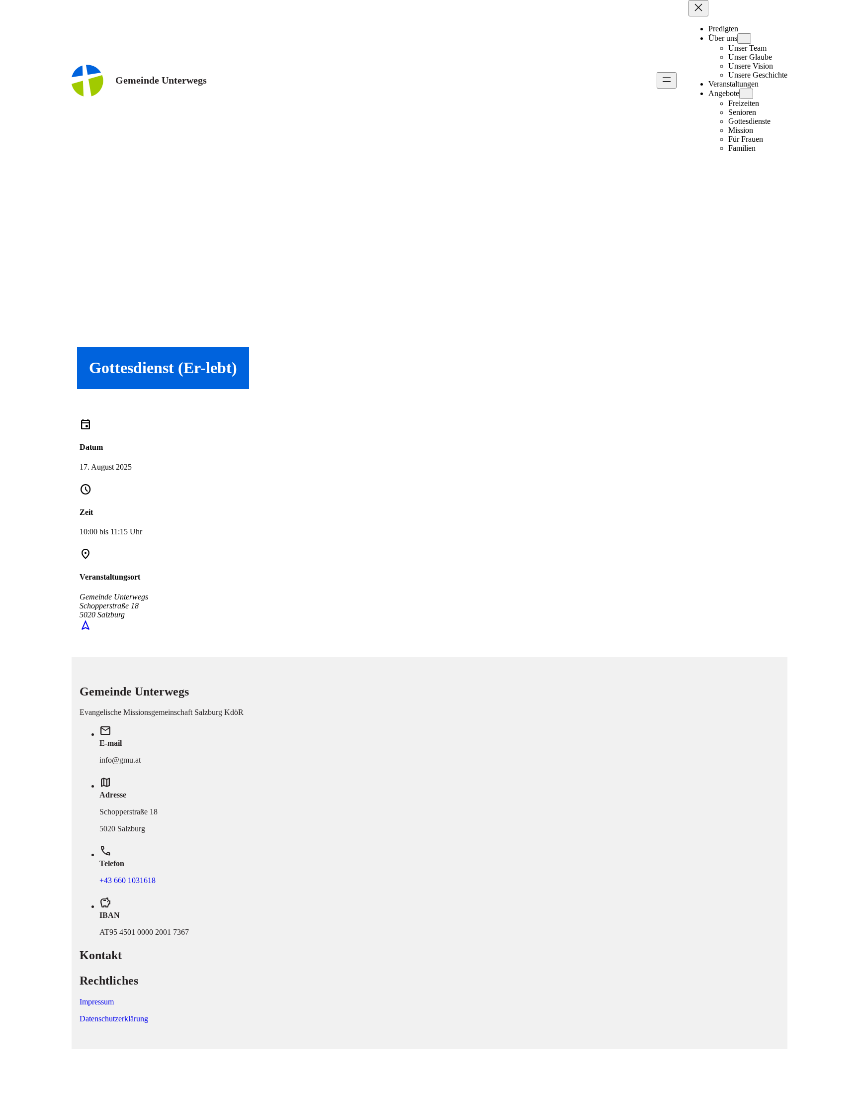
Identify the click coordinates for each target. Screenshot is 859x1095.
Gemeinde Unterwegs (161, 80)
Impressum (97, 1001)
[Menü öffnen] (667, 80)
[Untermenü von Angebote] (746, 94)
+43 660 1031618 (127, 880)
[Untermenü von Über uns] (744, 38)
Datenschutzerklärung (114, 1018)
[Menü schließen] (698, 8)
